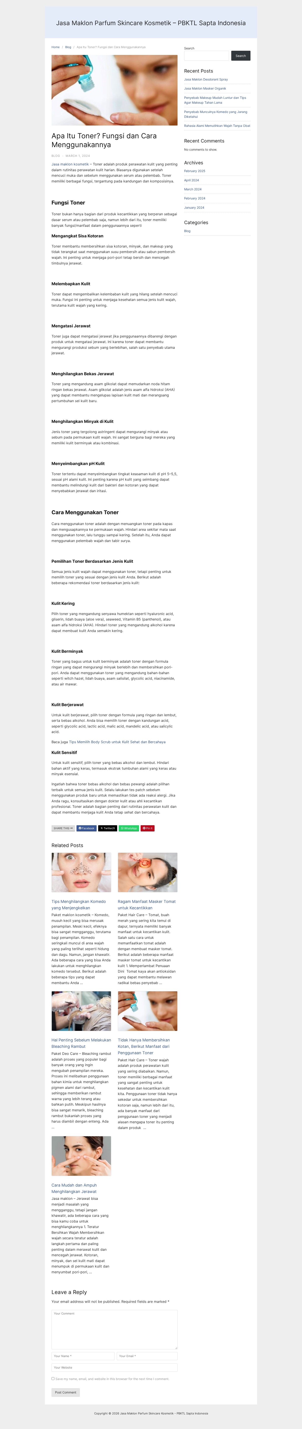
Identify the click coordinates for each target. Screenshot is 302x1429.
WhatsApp (130, 828)
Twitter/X (109, 828)
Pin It (148, 828)
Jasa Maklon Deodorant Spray (206, 79)
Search (189, 48)
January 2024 (194, 207)
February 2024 (194, 198)
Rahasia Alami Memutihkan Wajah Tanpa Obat (217, 126)
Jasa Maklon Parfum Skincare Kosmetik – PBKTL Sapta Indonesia (151, 23)
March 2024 (193, 189)
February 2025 (194, 171)
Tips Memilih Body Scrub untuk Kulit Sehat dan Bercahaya (117, 742)
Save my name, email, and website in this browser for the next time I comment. (112, 1379)
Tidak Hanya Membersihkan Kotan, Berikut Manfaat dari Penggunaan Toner (144, 1046)
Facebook (87, 828)
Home (56, 47)
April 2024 (191, 180)
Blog (68, 47)
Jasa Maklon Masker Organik (205, 88)
